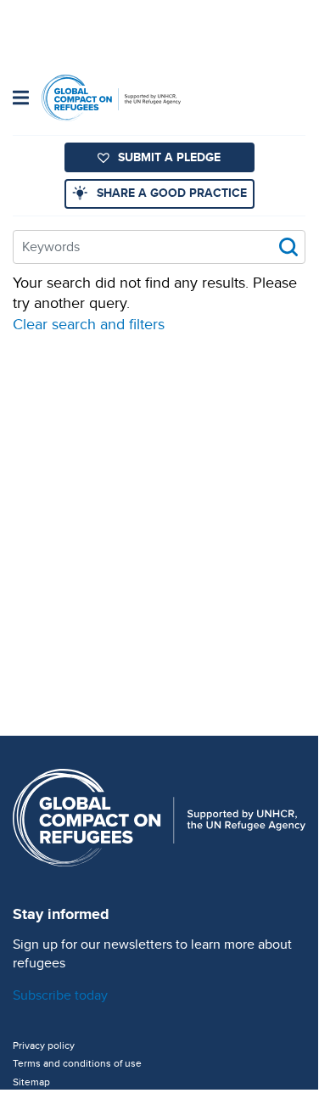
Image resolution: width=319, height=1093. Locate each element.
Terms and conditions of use (77, 1063)
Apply (288, 247)
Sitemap (31, 1082)
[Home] (111, 98)
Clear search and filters (89, 323)
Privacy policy (44, 1045)
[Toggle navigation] (21, 99)
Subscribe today (60, 995)
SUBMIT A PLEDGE (169, 157)
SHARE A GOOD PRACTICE (172, 192)
